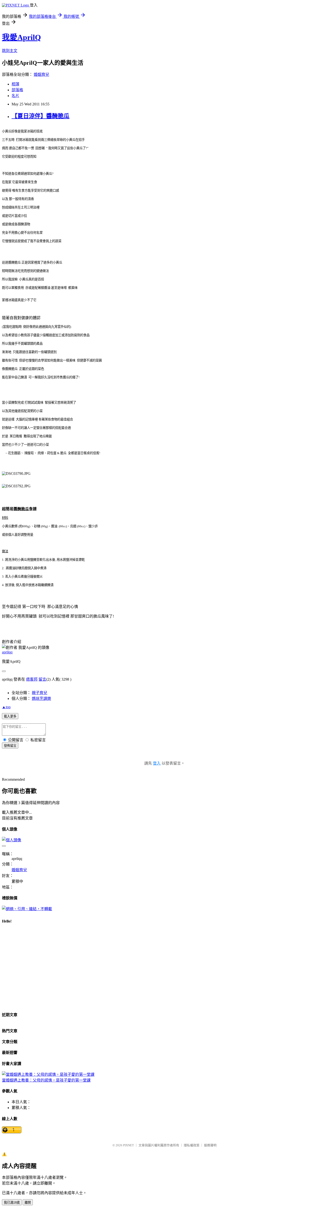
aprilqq (7, 652)
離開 (28, 1202)
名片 (15, 96)
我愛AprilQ (21, 37)
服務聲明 (210, 1145)
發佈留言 (10, 746)
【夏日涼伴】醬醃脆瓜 (40, 116)
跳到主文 (9, 51)
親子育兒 (39, 693)
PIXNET (128, 1145)
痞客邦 (32, 679)
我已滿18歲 (12, 1202)
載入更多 (10, 716)
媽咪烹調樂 (41, 698)
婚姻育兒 (41, 74)
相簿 (15, 84)
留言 (42, 679)
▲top (6, 707)
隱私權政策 (191, 1145)
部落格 (17, 90)
